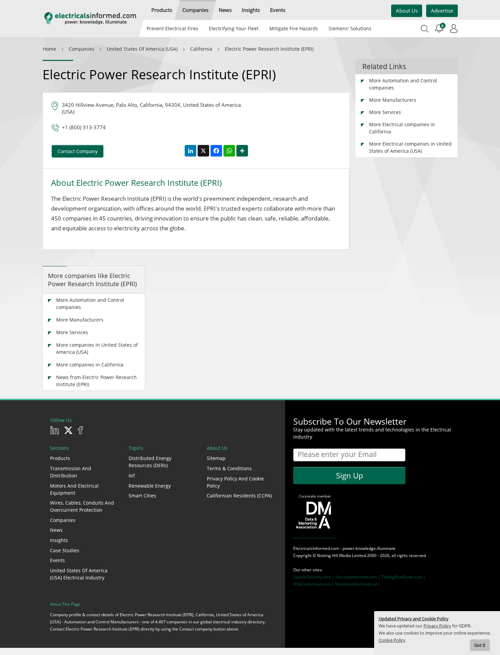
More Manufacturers (79, 319)
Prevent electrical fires (172, 28)
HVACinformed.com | (314, 584)
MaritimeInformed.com (357, 584)
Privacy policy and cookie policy (235, 482)
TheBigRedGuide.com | (404, 577)
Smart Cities (142, 495)
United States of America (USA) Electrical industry (78, 574)
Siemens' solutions (350, 28)
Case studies (64, 550)
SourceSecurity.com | (314, 577)
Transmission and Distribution (70, 472)
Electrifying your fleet (234, 28)
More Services (72, 332)
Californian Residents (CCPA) (239, 495)
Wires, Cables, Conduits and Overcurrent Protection (82, 506)
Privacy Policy (437, 626)
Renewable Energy (150, 485)
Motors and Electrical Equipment (74, 489)
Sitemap (216, 458)
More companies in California (89, 364)
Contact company (77, 151)
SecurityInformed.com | (358, 577)
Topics (136, 448)
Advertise (442, 10)
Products (60, 458)
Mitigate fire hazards (293, 28)
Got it (479, 645)
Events (57, 560)
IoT (132, 475)
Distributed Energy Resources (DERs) (150, 462)
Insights (59, 540)
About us (407, 10)
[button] (161, 10)
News (56, 530)
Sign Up (349, 475)
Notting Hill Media (334, 555)
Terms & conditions (229, 468)
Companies (63, 520)
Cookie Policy (392, 640)
